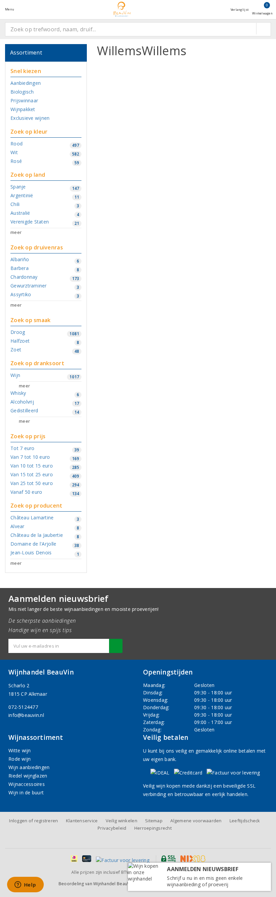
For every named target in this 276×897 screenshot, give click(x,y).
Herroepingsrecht (153, 828)
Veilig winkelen (121, 821)
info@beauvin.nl (26, 715)
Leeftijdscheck (245, 821)
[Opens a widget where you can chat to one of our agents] (25, 885)
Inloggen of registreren (33, 821)
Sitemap (154, 821)
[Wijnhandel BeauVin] (122, 9)
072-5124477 (23, 707)
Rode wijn (19, 759)
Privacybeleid (112, 828)
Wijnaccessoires (26, 784)
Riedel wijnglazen (27, 775)
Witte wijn (19, 750)
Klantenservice (82, 821)
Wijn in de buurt (26, 792)
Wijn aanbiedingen (29, 767)
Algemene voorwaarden (195, 821)
